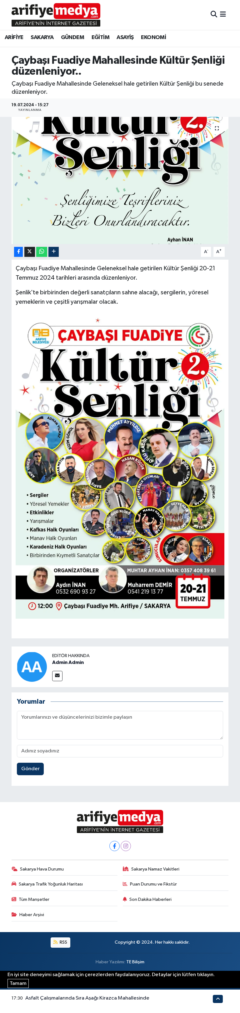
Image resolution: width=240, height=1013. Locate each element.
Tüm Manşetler (34, 899)
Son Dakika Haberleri (150, 899)
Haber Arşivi (31, 914)
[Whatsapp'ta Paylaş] (41, 252)
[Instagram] (126, 846)
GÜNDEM (72, 37)
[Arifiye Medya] (56, 14)
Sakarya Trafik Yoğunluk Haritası (51, 884)
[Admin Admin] (32, 666)
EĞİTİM (100, 37)
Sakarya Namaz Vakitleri (155, 869)
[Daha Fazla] (53, 252)
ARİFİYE (14, 37)
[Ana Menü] (223, 14)
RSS (63, 942)
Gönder (30, 768)
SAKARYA (42, 37)
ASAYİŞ (125, 37)
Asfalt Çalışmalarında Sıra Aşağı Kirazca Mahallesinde (87, 998)
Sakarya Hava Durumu (42, 869)
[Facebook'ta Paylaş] (18, 252)
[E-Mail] (57, 676)
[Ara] (214, 14)
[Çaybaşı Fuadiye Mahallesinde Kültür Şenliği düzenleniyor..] (120, 180)
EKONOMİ (153, 37)
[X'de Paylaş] (29, 252)
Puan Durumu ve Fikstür (153, 884)
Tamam (18, 983)
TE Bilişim (135, 962)
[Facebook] (114, 846)
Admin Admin (68, 662)
